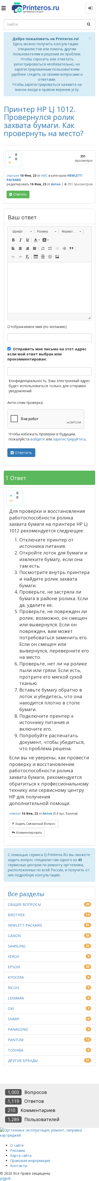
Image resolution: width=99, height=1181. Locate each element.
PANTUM (15, 1039)
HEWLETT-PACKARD (25, 925)
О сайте (17, 1145)
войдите (37, 439)
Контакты (18, 1165)
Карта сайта (20, 1155)
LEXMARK (16, 998)
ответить (20, 194)
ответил (15, 813)
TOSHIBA (15, 1050)
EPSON (14, 966)
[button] (22, 231)
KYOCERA (16, 977)
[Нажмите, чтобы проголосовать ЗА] (9, 157)
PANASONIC (18, 1029)
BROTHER (16, 914)
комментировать (29, 832)
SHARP (13, 1018)
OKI (11, 1008)
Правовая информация (30, 1160)
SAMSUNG (16, 946)
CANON (14, 935)
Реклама (17, 1150)
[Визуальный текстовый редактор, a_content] (49, 287)
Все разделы (26, 894)
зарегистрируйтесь (69, 439)
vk (9, 1178)
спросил (13, 175)
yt (1, 1178)
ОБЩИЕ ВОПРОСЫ (24, 904)
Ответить (23, 452)
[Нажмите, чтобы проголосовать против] (9, 162)
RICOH (13, 987)
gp (5, 1178)
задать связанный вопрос (35, 824)
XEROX (13, 956)
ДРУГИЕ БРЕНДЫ (23, 1060)
